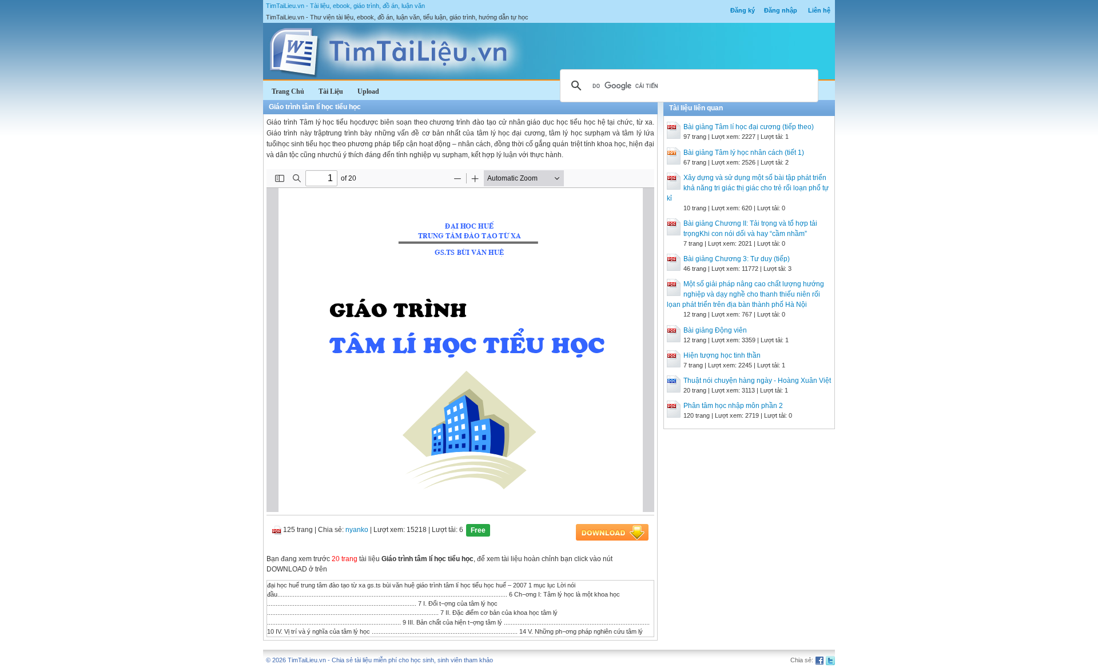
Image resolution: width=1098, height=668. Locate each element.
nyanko (356, 530)
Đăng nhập (780, 10)
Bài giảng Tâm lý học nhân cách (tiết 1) (743, 153)
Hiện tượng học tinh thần (722, 355)
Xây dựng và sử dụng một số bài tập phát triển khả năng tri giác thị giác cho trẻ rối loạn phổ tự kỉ (748, 188)
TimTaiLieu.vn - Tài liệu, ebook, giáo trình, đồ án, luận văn (345, 5)
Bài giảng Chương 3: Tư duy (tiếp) (736, 259)
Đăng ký (742, 10)
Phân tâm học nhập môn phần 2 (733, 406)
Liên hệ (819, 10)
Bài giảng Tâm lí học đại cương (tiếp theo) (748, 127)
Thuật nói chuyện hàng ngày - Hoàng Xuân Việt (757, 381)
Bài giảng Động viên (715, 330)
